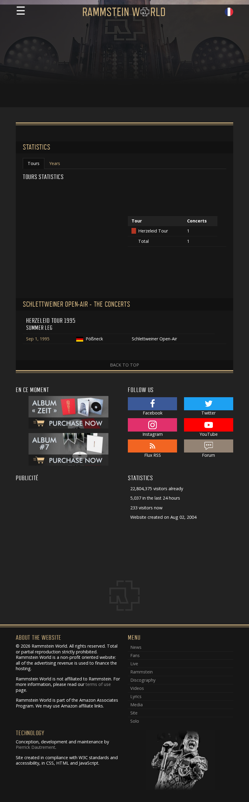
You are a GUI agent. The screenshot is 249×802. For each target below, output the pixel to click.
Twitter (208, 413)
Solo (134, 721)
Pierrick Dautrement (35, 747)
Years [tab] (54, 163)
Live (134, 663)
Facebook (152, 413)
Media (136, 704)
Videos (137, 688)
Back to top (124, 365)
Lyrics (136, 696)
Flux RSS (152, 455)
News (136, 647)
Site (134, 713)
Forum (208, 455)
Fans (135, 655)
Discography (142, 680)
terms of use (98, 684)
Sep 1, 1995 (37, 339)
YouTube (209, 434)
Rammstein (141, 672)
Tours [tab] (33, 163)
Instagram (152, 434)
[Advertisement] (124, 64)
